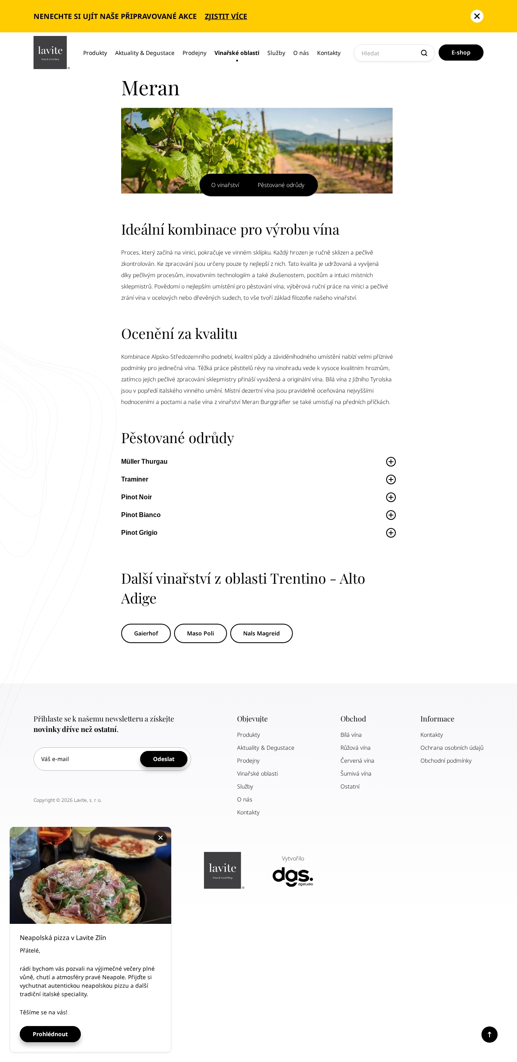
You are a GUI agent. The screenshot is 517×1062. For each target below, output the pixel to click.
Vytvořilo (293, 858)
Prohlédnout (50, 1034)
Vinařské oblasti (236, 53)
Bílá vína (351, 734)
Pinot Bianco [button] (141, 514)
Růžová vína (355, 747)
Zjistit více (226, 16)
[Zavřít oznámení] (477, 16)
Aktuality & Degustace (144, 53)
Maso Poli (200, 633)
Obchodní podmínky (446, 760)
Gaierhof (146, 633)
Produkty (95, 53)
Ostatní (349, 786)
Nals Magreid (261, 633)
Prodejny (194, 53)
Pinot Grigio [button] (140, 532)
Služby (276, 53)
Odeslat (163, 759)
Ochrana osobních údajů (451, 747)
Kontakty (328, 53)
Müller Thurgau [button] (144, 461)
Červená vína (357, 760)
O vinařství (225, 185)
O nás (301, 53)
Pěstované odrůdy (281, 185)
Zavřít (161, 837)
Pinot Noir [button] (137, 497)
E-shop (461, 52)
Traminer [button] (135, 479)
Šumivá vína (356, 773)
